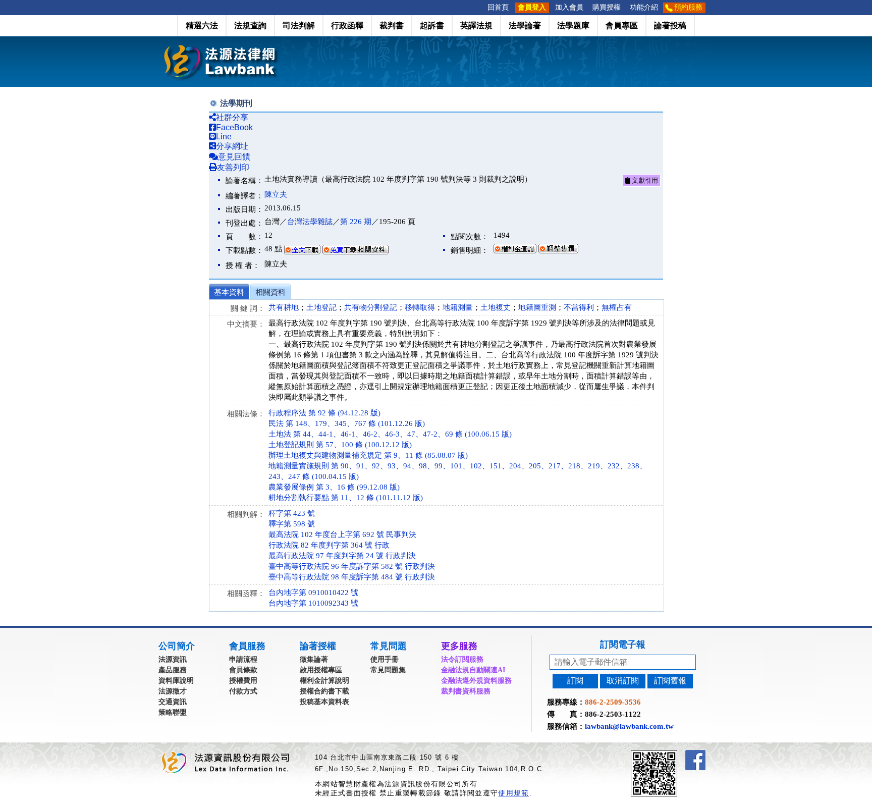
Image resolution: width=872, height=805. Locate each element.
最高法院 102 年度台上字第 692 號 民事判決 (342, 534)
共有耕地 (283, 307)
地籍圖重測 (537, 307)
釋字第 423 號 (291, 513)
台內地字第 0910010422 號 (313, 592)
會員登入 (532, 7)
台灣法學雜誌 (310, 222)
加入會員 (569, 7)
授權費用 (243, 680)
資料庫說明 (176, 680)
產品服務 (172, 670)
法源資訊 (172, 659)
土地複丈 (495, 307)
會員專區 (622, 25)
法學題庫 (573, 25)
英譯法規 (476, 25)
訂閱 (575, 680)
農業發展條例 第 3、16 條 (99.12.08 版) (334, 487)
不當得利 (579, 307)
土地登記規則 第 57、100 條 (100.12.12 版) (340, 445)
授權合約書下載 (324, 691)
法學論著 (525, 25)
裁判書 (391, 25)
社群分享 (232, 117)
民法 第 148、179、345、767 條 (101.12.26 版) (346, 423)
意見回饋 (234, 156)
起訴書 (432, 25)
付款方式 (243, 691)
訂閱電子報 (622, 644)
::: (480, 7)
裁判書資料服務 (465, 691)
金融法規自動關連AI (473, 670)
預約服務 (688, 7)
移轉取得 (420, 307)
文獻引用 (644, 180)
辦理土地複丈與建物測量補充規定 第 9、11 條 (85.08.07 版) (368, 455)
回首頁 (498, 7)
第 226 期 (355, 222)
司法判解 (299, 25)
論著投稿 (670, 25)
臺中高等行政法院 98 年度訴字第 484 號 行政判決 (351, 577)
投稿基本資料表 (324, 702)
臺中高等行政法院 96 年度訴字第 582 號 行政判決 (351, 566)
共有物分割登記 (370, 307)
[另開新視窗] (672, 754)
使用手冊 (384, 659)
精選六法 (202, 25)
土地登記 (321, 307)
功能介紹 (644, 7)
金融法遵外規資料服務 (476, 680)
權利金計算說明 (324, 680)
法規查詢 (250, 25)
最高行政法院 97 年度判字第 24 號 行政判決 (342, 556)
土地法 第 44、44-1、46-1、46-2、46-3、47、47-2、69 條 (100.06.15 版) (390, 434)
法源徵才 (172, 691)
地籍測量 (458, 307)
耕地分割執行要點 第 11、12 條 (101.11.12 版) (345, 498)
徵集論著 (314, 659)
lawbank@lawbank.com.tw (629, 726)
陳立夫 (275, 194)
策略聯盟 (172, 712)
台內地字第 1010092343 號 (313, 603)
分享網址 (232, 146)
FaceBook (234, 127)
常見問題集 (388, 670)
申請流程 (243, 659)
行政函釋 (347, 25)
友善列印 (233, 167)
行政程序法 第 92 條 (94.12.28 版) (324, 413)
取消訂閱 (623, 680)
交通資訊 (172, 702)
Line (224, 136)
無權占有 (617, 307)
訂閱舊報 (670, 680)
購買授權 (606, 7)
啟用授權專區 (321, 670)
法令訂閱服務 (462, 659)
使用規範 (513, 793)
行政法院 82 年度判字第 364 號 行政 (329, 545)
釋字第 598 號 (291, 524)
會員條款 (243, 670)
